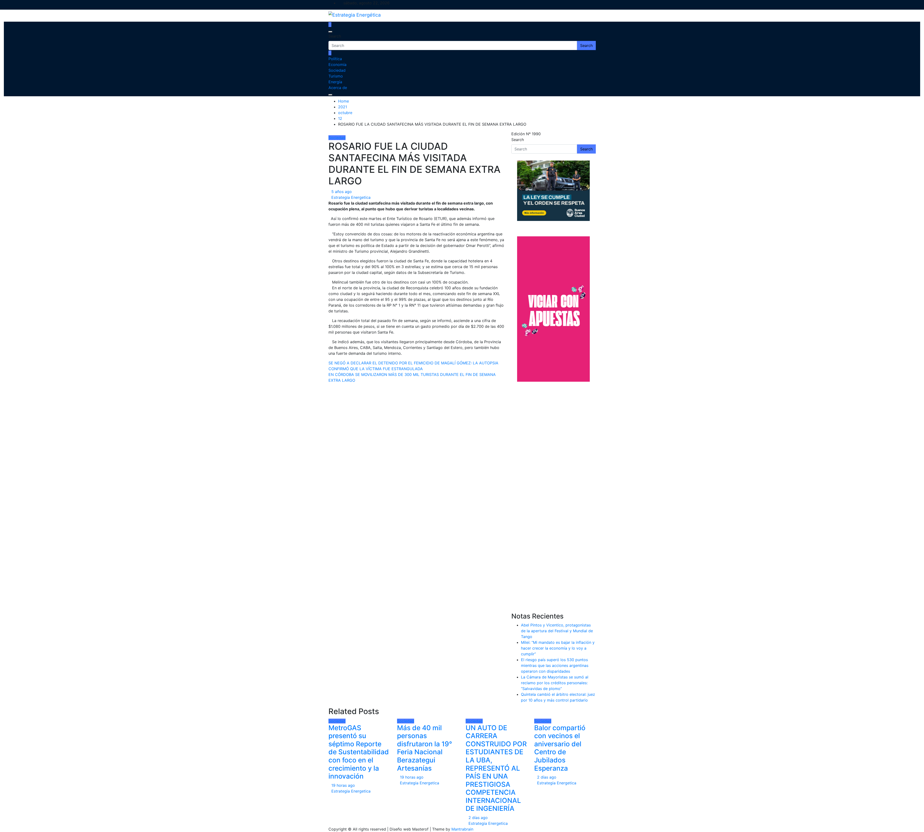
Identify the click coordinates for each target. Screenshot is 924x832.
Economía (337, 64)
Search (334, 36)
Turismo (335, 76)
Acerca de (337, 87)
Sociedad (337, 70)
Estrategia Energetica (351, 197)
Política (335, 58)
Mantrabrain (462, 829)
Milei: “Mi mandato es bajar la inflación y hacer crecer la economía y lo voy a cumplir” (558, 648)
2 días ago (478, 817)
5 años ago (341, 191)
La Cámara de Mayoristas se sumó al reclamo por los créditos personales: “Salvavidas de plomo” (554, 683)
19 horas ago (343, 785)
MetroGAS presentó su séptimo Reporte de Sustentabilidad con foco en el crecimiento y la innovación (358, 752)
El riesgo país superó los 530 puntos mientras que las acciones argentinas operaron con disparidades (554, 665)
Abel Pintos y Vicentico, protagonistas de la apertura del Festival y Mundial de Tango (557, 631)
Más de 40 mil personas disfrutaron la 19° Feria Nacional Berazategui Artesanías (424, 748)
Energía (335, 81)
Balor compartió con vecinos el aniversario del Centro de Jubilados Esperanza (559, 748)
